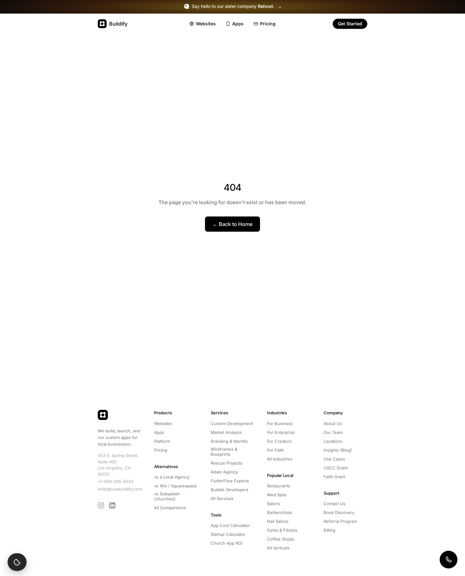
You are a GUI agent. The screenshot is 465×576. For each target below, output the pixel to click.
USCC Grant (336, 467)
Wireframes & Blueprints (224, 452)
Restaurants (278, 485)
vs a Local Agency (171, 476)
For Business (280, 423)
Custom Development (232, 423)
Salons (273, 503)
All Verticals (278, 547)
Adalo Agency (224, 471)
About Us (333, 423)
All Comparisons (170, 507)
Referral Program (340, 521)
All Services (222, 498)
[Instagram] (101, 505)
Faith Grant (334, 476)
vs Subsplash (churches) (167, 496)
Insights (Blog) (338, 450)
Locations (333, 441)
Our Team (333, 432)
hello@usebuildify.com (120, 488)
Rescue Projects (226, 463)
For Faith (275, 450)
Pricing (268, 23)
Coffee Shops (280, 539)
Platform (162, 441)
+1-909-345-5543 (115, 481)
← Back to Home (232, 224)
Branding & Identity (229, 441)
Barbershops (279, 512)
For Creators (279, 441)
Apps (238, 23)
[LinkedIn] (112, 505)
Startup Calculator (228, 534)
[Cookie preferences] (17, 562)
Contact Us (334, 503)
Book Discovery (339, 512)
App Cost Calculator (230, 525)
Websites (206, 23)
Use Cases (334, 458)
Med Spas (277, 494)
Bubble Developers (229, 489)
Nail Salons (277, 521)
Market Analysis (226, 432)
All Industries (279, 458)
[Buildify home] (119, 415)
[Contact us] (448, 559)
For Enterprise (281, 432)
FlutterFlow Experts (230, 480)
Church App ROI (226, 543)
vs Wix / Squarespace (175, 485)
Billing (329, 530)
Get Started (350, 23)
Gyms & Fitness (282, 530)
